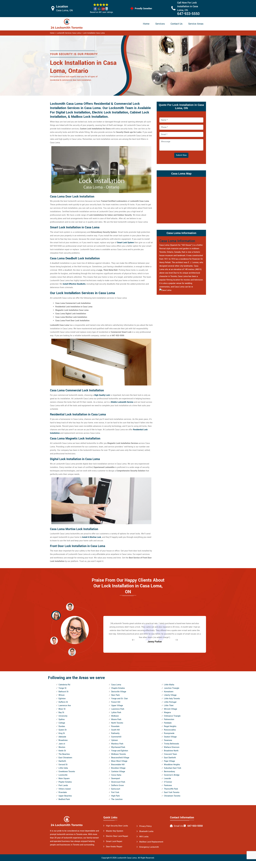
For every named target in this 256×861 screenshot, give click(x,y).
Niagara (167, 712)
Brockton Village (118, 768)
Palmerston (169, 719)
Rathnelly (115, 733)
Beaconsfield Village (120, 757)
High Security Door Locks (117, 825)
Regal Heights (170, 726)
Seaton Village (170, 736)
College (62, 723)
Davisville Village (118, 691)
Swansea (168, 740)
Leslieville (63, 775)
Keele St (62, 750)
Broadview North (171, 750)
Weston (62, 747)
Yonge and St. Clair (119, 698)
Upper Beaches (65, 795)
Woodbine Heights (172, 764)
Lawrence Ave (65, 705)
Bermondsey (169, 771)
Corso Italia (116, 775)
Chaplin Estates (118, 688)
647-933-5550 (188, 13)
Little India (63, 768)
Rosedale (115, 726)
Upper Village (117, 705)
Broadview (63, 740)
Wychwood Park (118, 747)
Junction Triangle (171, 688)
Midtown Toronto (118, 754)
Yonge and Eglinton (119, 750)
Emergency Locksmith (149, 847)
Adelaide (62, 736)
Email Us (178, 826)
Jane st (62, 743)
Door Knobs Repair (114, 846)
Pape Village (169, 761)
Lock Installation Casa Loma (94, 33)
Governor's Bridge (171, 775)
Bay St (61, 712)
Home (146, 24)
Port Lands (63, 785)
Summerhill (116, 736)
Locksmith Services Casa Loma (69, 33)
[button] (72, 652)
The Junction (117, 799)
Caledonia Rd (64, 684)
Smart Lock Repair (114, 841)
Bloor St (62, 709)
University (63, 716)
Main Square (64, 778)
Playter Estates (65, 782)
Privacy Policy (145, 826)
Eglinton (62, 698)
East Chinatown (65, 757)
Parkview (168, 785)
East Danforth (170, 757)
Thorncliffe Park (171, 789)
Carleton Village (118, 771)
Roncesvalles (170, 729)
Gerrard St (63, 764)
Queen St (63, 729)
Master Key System (114, 831)
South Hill (115, 729)
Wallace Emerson (171, 747)
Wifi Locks (144, 836)
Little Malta (169, 684)
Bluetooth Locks (146, 831)
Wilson (62, 695)
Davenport (115, 778)
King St (62, 733)
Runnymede (169, 733)
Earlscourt (115, 789)
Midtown (115, 716)
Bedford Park (64, 799)
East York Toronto (171, 792)
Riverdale (63, 792)
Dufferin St (63, 702)
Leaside (167, 778)
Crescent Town (170, 754)
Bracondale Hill (118, 764)
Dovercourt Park (118, 782)
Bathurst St (63, 691)
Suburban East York (172, 768)
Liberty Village (170, 695)
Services (160, 24)
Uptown (114, 740)
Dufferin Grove (117, 785)
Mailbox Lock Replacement (151, 841)
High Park (115, 795)
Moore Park (116, 719)
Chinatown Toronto (172, 795)
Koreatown (168, 691)
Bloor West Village (119, 761)
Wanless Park (117, 743)
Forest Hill (115, 702)
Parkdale (168, 723)
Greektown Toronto (67, 771)
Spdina (62, 719)
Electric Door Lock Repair (117, 836)
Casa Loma (116, 684)
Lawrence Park (117, 709)
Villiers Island (65, 789)
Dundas (62, 726)
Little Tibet (168, 705)
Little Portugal (170, 702)
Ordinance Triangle (172, 716)
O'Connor (168, 782)
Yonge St (62, 688)
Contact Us (176, 24)
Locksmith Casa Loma (127, 857)
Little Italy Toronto (172, 698)
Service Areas (195, 24)
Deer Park (115, 695)
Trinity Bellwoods (171, 743)
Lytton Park (116, 712)
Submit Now (181, 155)
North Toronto (117, 723)
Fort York (115, 792)
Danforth (62, 761)
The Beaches (64, 754)
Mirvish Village (170, 709)
